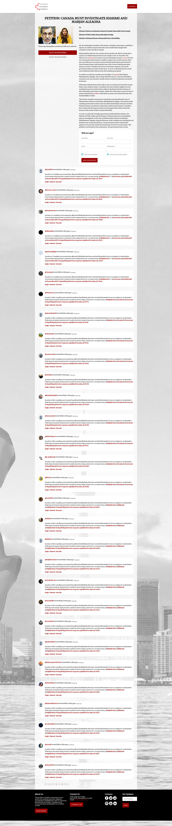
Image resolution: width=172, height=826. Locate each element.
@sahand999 (49, 765)
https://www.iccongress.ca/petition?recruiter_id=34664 (81, 528)
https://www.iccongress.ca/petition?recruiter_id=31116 (69, 322)
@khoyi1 (48, 477)
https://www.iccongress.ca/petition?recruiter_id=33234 (81, 733)
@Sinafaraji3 (49, 334)
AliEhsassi (120, 505)
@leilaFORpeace (50, 436)
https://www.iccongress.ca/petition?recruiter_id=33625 (81, 671)
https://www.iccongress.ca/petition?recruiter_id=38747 (83, 179)
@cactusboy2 (49, 621)
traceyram (116, 176)
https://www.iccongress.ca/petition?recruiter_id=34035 (81, 630)
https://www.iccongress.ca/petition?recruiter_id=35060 (70, 404)
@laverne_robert (51, 190)
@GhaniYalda (49, 683)
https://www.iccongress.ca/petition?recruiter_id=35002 (70, 425)
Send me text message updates (118, 154)
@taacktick (49, 169)
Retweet (52, 182)
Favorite (59, 182)
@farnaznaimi (50, 416)
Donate (132, 6)
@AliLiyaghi (49, 231)
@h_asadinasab (50, 457)
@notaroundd (50, 354)
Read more (41, 811)
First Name (84, 138)
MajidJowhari (51, 507)
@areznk (48, 744)
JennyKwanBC (127, 176)
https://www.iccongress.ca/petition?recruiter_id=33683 (81, 651)
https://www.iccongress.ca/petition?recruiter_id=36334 (83, 281)
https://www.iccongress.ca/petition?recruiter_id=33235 (81, 712)
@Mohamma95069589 (53, 662)
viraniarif (120, 300)
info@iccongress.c (80, 800)
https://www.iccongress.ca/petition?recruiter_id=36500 (84, 261)
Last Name (110, 138)
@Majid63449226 (51, 560)
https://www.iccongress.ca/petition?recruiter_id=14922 (81, 507)
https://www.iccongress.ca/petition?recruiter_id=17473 (69, 445)
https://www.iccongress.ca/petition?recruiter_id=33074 (81, 774)
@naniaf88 (49, 498)
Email (83, 146)
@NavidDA (48, 375)
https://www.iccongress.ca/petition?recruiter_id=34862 (70, 487)
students (96, 93)
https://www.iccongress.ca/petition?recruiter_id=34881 (70, 466)
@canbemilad (49, 724)
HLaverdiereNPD (52, 179)
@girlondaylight (50, 252)
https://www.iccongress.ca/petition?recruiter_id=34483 (81, 589)
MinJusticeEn (104, 176)
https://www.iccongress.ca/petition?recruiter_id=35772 (70, 302)
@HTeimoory (49, 293)
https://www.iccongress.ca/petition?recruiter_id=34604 (81, 548)
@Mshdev (48, 539)
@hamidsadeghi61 (51, 395)
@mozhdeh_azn (50, 580)
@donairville (49, 601)
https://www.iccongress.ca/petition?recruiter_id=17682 (81, 692)
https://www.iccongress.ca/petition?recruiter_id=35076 (70, 384)
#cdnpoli (62, 179)
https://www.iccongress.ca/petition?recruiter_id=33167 (80, 754)
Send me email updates (90, 154)
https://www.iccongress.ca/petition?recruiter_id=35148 (70, 363)
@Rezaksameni (50, 210)
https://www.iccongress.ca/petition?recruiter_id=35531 (69, 343)
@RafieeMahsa (50, 642)
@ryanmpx (49, 272)
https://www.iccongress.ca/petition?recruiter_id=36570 (84, 240)
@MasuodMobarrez (52, 703)
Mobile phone (111, 146)
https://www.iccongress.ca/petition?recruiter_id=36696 (84, 220)
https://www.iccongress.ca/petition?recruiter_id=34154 (81, 610)
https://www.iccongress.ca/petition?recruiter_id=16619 (83, 199)
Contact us (76, 804)
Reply (47, 182)
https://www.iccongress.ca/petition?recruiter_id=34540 (81, 569)
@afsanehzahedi (50, 313)
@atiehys (48, 518)
